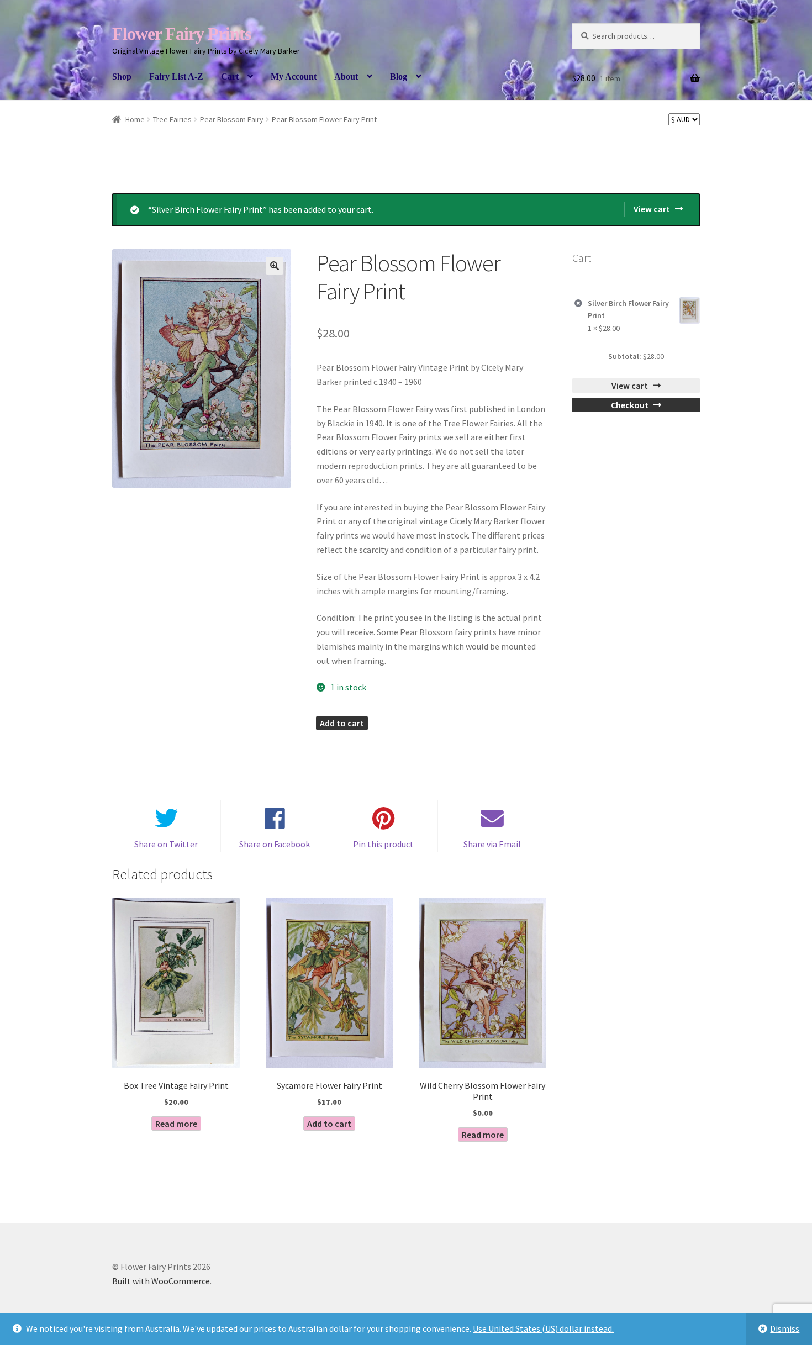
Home (135, 119)
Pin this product (383, 844)
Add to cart (342, 723)
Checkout (629, 404)
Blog (398, 76)
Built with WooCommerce (161, 1280)
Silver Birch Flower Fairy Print (628, 309)
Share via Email (492, 844)
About (346, 76)
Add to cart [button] (329, 1123)
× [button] (578, 303)
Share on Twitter (166, 844)
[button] (274, 266)
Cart (230, 76)
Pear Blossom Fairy (231, 119)
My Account (294, 76)
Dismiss (784, 1328)
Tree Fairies (172, 119)
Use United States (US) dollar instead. (543, 1328)
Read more (176, 1123)
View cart (652, 208)
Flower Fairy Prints (181, 34)
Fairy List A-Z (176, 76)
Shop (121, 76)
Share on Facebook (274, 844)
